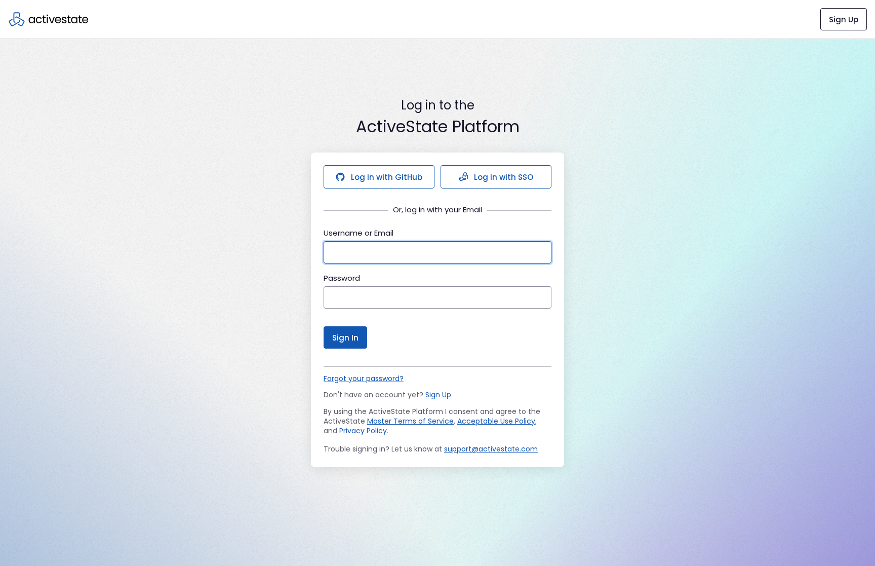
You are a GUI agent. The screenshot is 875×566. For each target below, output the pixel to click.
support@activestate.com (491, 449)
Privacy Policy (363, 431)
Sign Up (843, 19)
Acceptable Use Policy (496, 421)
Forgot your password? (364, 378)
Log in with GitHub (386, 177)
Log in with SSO (503, 177)
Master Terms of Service (410, 421)
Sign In (345, 337)
